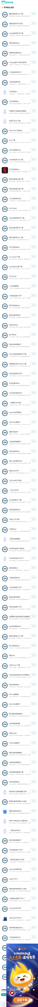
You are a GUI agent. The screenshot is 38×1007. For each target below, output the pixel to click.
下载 (33, 13)
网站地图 (5, 994)
